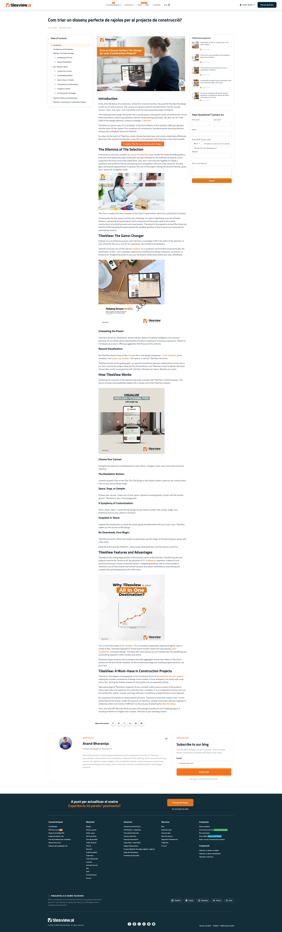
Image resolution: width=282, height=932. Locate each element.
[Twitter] (118, 723)
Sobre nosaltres (204, 827)
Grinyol (88, 878)
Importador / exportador (132, 843)
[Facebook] (113, 723)
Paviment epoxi (91, 875)
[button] (70, 39)
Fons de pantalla (91, 839)
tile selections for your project (170, 676)
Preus (140, 4)
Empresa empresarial (131, 839)
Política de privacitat (227, 926)
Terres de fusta (91, 836)
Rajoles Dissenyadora (131, 846)
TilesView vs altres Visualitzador (210, 854)
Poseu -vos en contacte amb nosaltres (212, 839)
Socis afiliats (210, 836)
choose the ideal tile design (142, 154)
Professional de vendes (131, 855)
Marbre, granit (91, 830)
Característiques (113, 4)
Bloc (147, 5)
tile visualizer (134, 248)
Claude (190, 900)
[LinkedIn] (130, 723)
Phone (201, 140)
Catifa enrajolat (91, 852)
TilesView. (147, 120)
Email (179, 758)
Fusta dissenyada (92, 859)
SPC (87, 868)
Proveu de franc (267, 5)
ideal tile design (169, 703)
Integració (164, 843)
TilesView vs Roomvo (206, 857)
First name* (196, 120)
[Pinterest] (136, 723)
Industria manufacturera (132, 827)
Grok (230, 900)
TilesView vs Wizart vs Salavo (209, 850)
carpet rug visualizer (120, 358)
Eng (165, 5)
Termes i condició (205, 926)
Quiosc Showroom (54, 843)
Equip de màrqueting (131, 852)
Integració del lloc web (56, 836)
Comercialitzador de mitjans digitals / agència (139, 849)
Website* (195, 152)
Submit (212, 180)
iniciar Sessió (247, 5)
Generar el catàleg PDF (56, 833)
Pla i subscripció (204, 833)
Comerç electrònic (130, 836)
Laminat (89, 862)
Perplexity (204, 900)
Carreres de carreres (213, 830)
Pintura (88, 846)
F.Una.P (164, 846)
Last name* (217, 120)
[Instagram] (124, 723)
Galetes (215, 926)
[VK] (141, 723)
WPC (88, 872)
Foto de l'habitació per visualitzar (59, 839)
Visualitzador (52, 827)
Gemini (218, 900)
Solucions (128, 5)
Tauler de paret (91, 843)
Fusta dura (89, 855)
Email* (194, 130)
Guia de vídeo (166, 833)
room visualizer (169, 355)
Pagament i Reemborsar (169, 839)
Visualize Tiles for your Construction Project (142, 144)
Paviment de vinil (91, 865)
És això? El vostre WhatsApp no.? (206, 148)
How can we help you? (199, 163)
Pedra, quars (90, 833)
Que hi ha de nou (167, 836)
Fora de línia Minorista (131, 833)
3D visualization (149, 560)
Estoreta (89, 849)
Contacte (156, 5)
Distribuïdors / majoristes (132, 830)
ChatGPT (177, 900)
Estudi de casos (166, 830)
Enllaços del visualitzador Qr (58, 846)
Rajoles (88, 827)
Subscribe (204, 772)
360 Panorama (55, 830)
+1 (197, 144)
